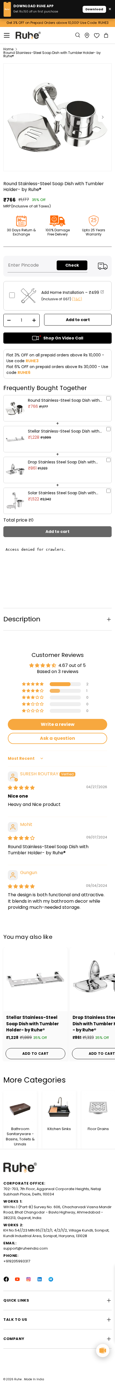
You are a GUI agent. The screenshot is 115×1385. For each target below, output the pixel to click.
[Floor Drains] (98, 1107)
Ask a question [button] (57, 738)
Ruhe (18, 1379)
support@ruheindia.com (25, 1248)
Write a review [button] (58, 724)
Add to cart (78, 319)
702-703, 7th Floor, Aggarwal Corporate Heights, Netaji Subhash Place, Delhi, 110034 (52, 1191)
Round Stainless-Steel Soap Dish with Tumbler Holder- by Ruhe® (52, 54)
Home (8, 49)
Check (72, 265)
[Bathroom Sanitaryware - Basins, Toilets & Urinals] (20, 1107)
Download (94, 9)
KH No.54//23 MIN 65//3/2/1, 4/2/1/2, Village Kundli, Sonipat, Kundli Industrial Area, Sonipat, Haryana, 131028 (56, 1233)
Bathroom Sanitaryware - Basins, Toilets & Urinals (20, 1136)
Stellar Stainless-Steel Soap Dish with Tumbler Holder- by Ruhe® (32, 1023)
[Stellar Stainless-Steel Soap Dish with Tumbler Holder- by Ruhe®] (35, 979)
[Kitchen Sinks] (59, 1107)
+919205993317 (16, 1261)
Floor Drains (98, 1128)
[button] (107, 35)
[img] (21, 788)
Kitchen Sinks (59, 1128)
